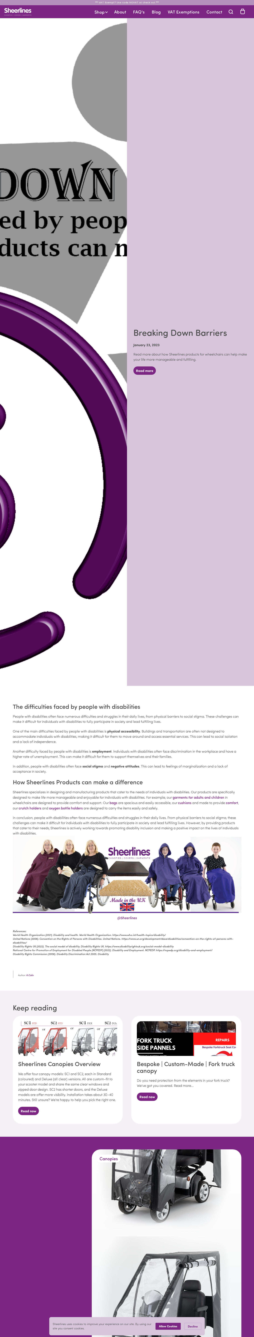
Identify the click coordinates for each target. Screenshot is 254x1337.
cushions (184, 802)
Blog (156, 12)
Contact (214, 12)
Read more (144, 370)
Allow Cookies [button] (168, 1326)
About (120, 12)
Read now (28, 1111)
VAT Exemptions (184, 12)
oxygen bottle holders (65, 808)
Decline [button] (193, 1326)
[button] (101, 12)
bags (113, 802)
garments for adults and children (198, 797)
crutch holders (30, 808)
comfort (232, 802)
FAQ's (139, 12)
